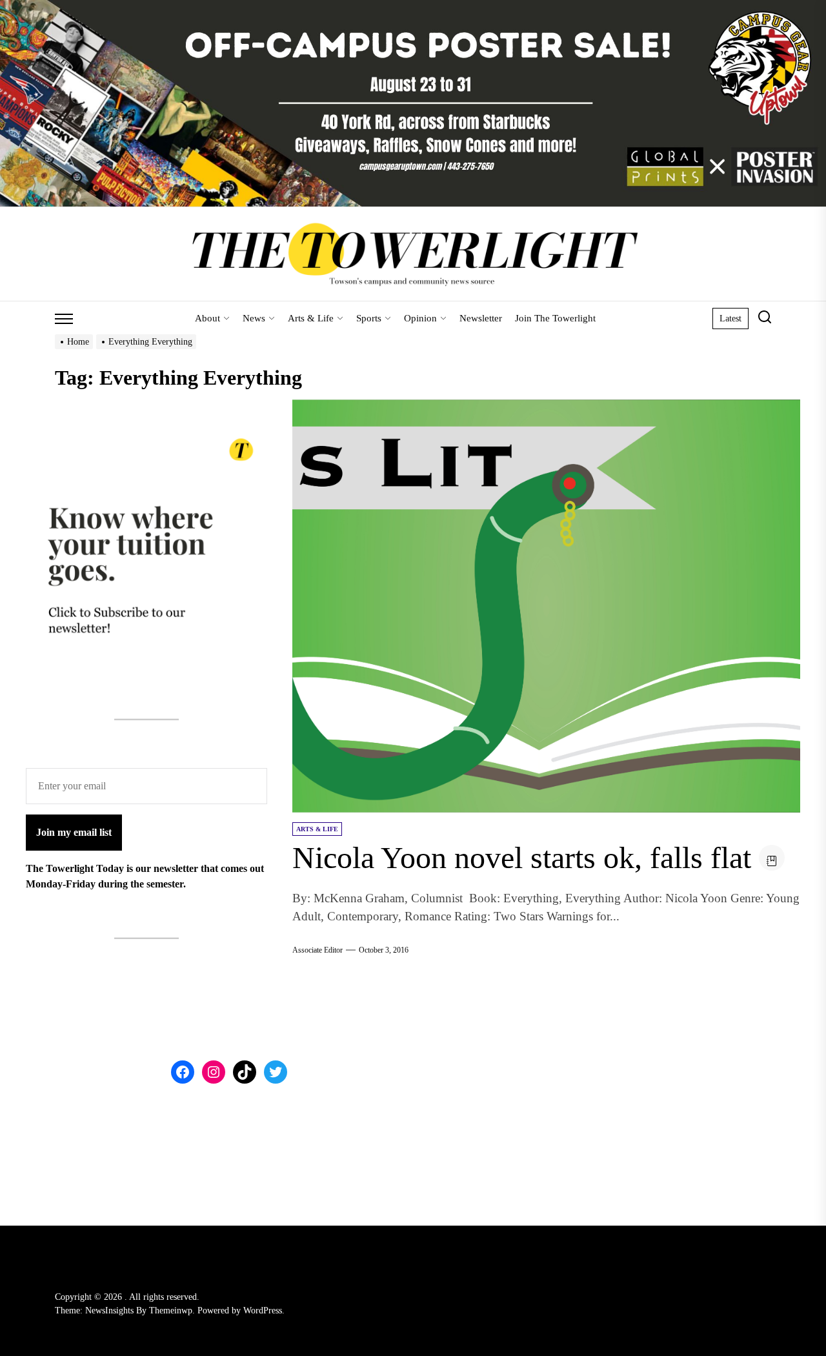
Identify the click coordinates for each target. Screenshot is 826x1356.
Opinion (420, 318)
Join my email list (74, 832)
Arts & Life (311, 318)
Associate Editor (317, 950)
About (207, 318)
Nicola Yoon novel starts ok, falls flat (521, 857)
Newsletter (480, 318)
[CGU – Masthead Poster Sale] (413, 7)
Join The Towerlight (555, 318)
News (254, 318)
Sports (368, 318)
